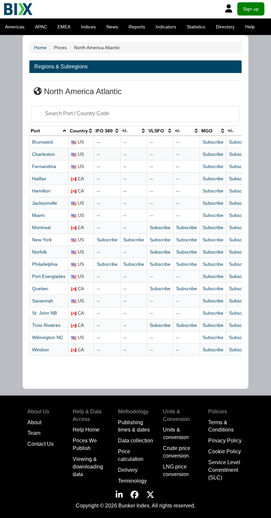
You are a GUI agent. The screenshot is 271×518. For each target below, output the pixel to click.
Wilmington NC (47, 337)
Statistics (196, 26)
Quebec (40, 288)
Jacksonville (44, 203)
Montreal (41, 227)
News (112, 26)
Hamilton (41, 190)
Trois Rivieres (46, 325)
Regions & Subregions (61, 66)
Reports (137, 26)
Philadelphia (45, 264)
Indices (88, 26)
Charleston (43, 154)
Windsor (40, 349)
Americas (14, 26)
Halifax (39, 178)
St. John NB (44, 313)
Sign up (251, 9)
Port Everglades (48, 276)
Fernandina (44, 166)
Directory (225, 26)
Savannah (42, 300)
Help (250, 26)
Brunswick (42, 142)
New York (42, 239)
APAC (41, 26)
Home (40, 47)
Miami (38, 215)
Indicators (166, 26)
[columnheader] (48, 131)
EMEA (64, 26)
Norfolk (39, 252)
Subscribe (213, 142)
